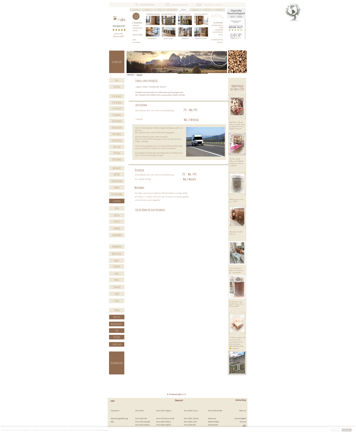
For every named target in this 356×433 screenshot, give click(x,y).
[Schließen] (354, 430)
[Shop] (136, 16)
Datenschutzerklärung (101, 430)
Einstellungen (335, 430)
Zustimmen (346, 430)
